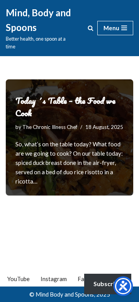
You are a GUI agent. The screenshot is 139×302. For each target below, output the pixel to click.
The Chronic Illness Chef (49, 127)
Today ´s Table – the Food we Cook (65, 107)
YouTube (18, 278)
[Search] (90, 28)
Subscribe (107, 283)
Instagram (54, 278)
